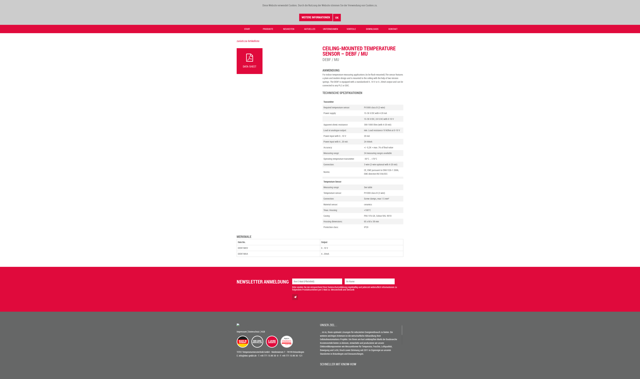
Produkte (268, 28)
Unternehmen (330, 28)
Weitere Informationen (316, 17)
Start (247, 28)
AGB (263, 331)
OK (337, 18)
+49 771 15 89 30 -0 (269, 355)
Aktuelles (309, 28)
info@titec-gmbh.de (247, 355)
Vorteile (351, 28)
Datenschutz (254, 331)
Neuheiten (288, 28)
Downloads (372, 28)
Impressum (242, 331)
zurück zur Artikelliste (248, 41)
